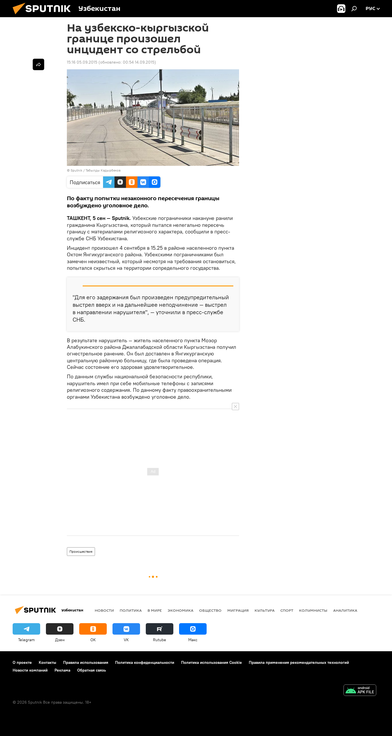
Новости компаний (30, 670)
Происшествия (80, 551)
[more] (38, 64)
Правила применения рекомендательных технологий (299, 662)
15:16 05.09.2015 (82, 62)
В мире (155, 610)
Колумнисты (313, 610)
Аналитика (345, 610)
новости (104, 610)
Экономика (180, 610)
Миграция (238, 610)
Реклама (62, 670)
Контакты (47, 662)
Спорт (286, 610)
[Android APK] (359, 690)
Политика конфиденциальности (144, 662)
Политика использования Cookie (211, 662)
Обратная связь (91, 670)
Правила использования (85, 662)
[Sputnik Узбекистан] (43, 15)
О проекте (22, 662)
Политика (131, 610)
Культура (265, 610)
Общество (210, 610)
